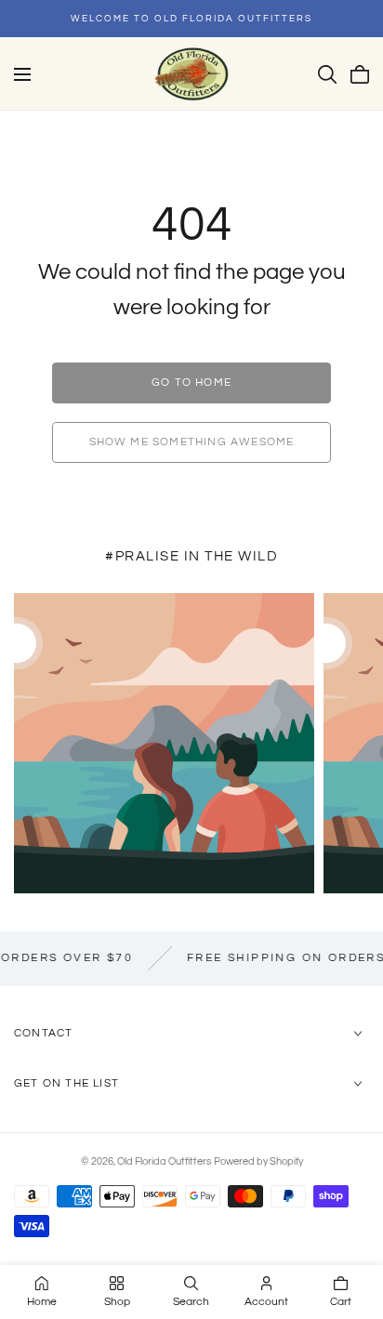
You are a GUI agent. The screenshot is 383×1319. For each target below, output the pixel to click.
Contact (43, 1033)
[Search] (327, 74)
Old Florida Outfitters (164, 1161)
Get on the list (66, 1083)
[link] (191, 383)
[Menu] (22, 74)
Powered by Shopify (258, 1161)
